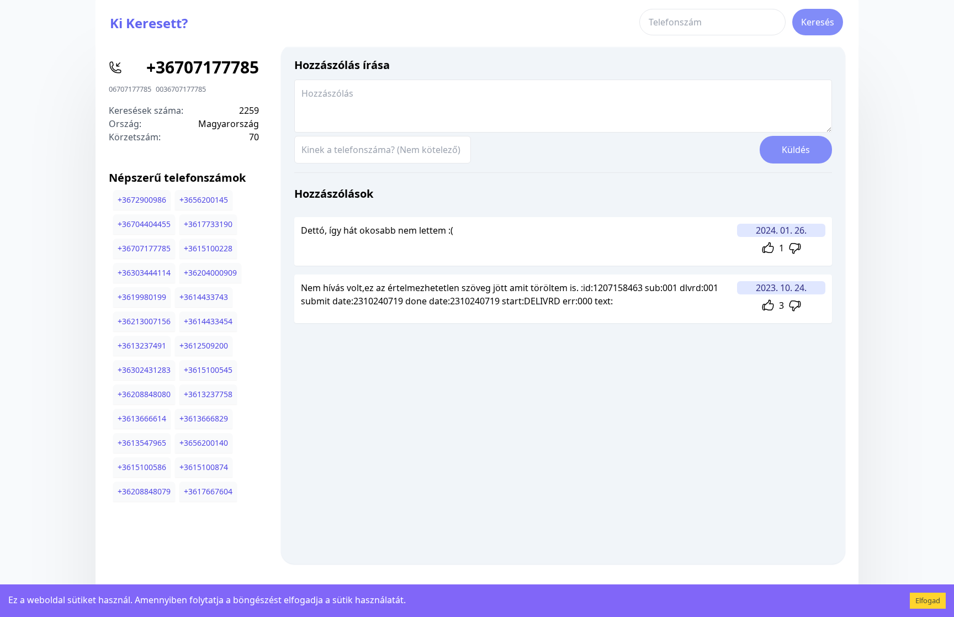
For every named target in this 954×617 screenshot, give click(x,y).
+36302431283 (144, 370)
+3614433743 (203, 297)
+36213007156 (144, 321)
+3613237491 (142, 345)
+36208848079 (144, 491)
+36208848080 (144, 394)
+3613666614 (142, 418)
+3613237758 (208, 394)
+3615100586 (142, 467)
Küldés (796, 150)
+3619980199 (142, 297)
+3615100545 (208, 370)
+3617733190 (208, 224)
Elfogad (927, 600)
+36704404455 (144, 224)
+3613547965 (142, 442)
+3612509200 (203, 345)
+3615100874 (203, 467)
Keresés (817, 22)
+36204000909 (210, 272)
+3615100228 (208, 248)
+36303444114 (144, 272)
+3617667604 (208, 491)
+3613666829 (203, 418)
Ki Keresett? (149, 23)
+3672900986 (142, 199)
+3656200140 (203, 442)
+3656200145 (203, 199)
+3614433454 (208, 321)
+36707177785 (144, 248)
